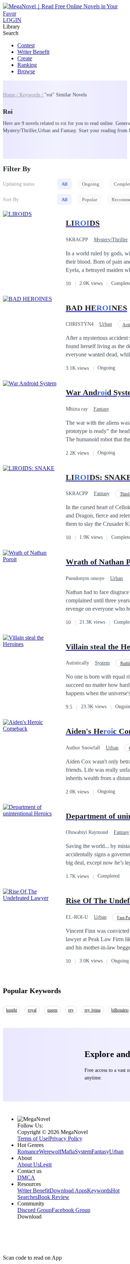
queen (52, 1010)
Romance (28, 1151)
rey (71, 1010)
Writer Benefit (33, 52)
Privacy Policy (65, 1138)
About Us (28, 1164)
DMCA (26, 1177)
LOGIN (12, 20)
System (102, 663)
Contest (26, 45)
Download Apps (68, 1190)
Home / (11, 95)
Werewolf (50, 1151)
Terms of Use (32, 1138)
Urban (105, 324)
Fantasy (101, 409)
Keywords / (32, 95)
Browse (26, 71)
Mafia (68, 1151)
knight (11, 1010)
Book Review (53, 1197)
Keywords (99, 1190)
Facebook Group (71, 1210)
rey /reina (92, 1010)
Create (24, 58)
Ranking (27, 65)
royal (32, 1010)
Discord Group (34, 1210)
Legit (46, 1164)
